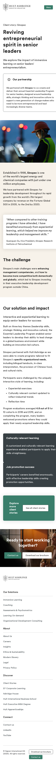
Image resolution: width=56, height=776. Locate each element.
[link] (16, 7)
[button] (35, 508)
